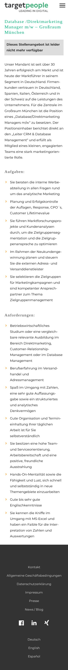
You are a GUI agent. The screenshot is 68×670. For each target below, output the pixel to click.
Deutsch (34, 639)
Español (34, 656)
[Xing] (46, 624)
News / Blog (34, 609)
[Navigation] (62, 6)
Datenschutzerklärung (34, 584)
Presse (34, 601)
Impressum (34, 592)
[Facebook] (21, 624)
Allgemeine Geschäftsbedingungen (34, 575)
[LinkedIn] (34, 624)
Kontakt (34, 567)
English (34, 648)
